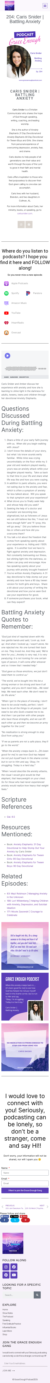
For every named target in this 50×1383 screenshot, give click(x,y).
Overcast (16, 332)
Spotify (15, 293)
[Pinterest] (5, 1274)
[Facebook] (28, 224)
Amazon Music (19, 303)
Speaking (6, 1320)
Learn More (7, 1331)
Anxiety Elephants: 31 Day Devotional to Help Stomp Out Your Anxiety (25, 848)
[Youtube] (13, 1274)
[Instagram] (21, 224)
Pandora (37, 293)
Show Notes (7, 1313)
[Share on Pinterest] (25, 1220)
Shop (4, 1334)
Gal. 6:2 (11, 816)
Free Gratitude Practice (11, 1324)
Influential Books (9, 1327)
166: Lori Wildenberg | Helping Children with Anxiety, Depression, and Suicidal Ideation (27, 904)
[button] (45, 5)
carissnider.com (24, 213)
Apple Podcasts (19, 283)
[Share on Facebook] (4, 1220)
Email (4, 1178)
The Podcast (7, 1316)
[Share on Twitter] (15, 1220)
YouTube (15, 313)
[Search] (37, 1294)
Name (4, 1168)
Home (5, 1309)
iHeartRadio (17, 322)
